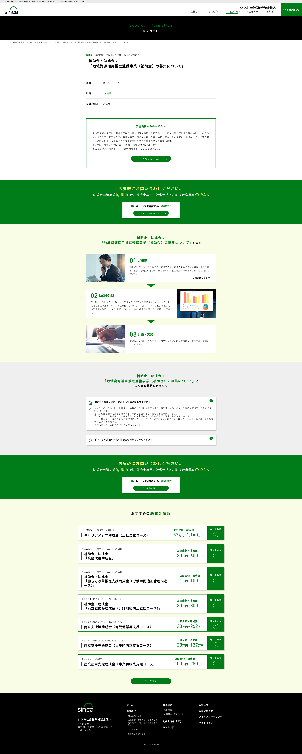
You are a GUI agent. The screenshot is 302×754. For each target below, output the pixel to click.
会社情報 (168, 710)
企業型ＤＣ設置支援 (137, 734)
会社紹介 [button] (195, 11)
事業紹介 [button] (213, 11)
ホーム (130, 704)
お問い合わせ (206, 710)
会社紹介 (167, 704)
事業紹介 (131, 710)
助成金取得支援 (135, 715)
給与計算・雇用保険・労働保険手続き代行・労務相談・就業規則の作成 (143, 723)
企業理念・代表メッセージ (176, 714)
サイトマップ (206, 722)
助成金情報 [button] (232, 11)
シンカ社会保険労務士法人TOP (21, 42)
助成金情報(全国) (44, 42)
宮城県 (57, 42)
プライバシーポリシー (210, 716)
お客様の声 (252, 11)
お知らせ (271, 11)
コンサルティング (136, 729)
